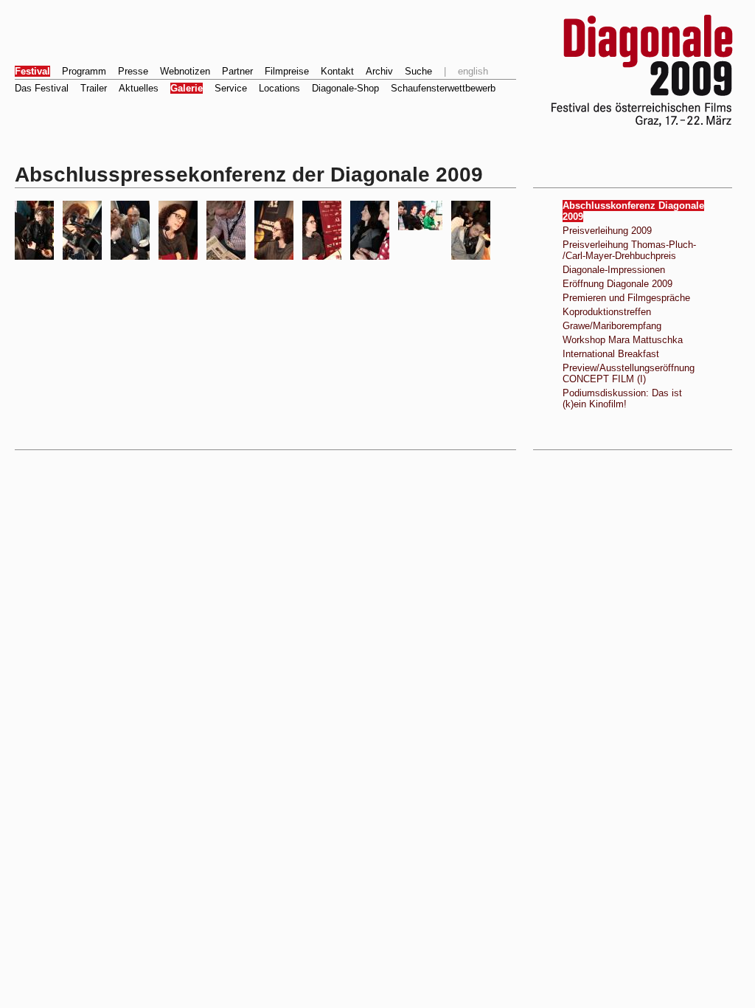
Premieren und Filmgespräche (626, 297)
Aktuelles (139, 88)
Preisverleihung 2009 (607, 230)
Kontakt (337, 71)
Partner (237, 71)
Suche (418, 71)
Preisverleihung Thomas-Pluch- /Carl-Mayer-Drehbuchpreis (629, 250)
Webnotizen (185, 71)
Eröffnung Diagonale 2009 (617, 283)
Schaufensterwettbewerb (443, 88)
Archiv (379, 71)
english (473, 71)
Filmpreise (287, 71)
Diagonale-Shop (345, 88)
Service (231, 88)
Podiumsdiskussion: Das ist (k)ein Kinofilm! (622, 398)
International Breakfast (611, 353)
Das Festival (42, 88)
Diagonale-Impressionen (614, 269)
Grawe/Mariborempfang (612, 325)
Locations (279, 88)
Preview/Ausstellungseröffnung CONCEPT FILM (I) (629, 373)
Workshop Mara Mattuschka (623, 339)
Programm (84, 71)
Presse (133, 71)
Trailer (93, 88)
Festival (32, 71)
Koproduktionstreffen (607, 311)
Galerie (186, 88)
